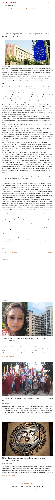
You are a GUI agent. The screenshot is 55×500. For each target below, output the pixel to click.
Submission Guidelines (23, 8)
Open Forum (11, 8)
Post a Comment (11, 356)
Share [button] (50, 252)
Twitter (25, 489)
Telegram (35, 489)
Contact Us (35, 8)
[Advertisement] (27, 21)
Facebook (29, 489)
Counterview (9, 2)
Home (3, 8)
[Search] (49, 2)
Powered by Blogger (28, 483)
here (5, 249)
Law (10, 255)
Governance (5, 255)
